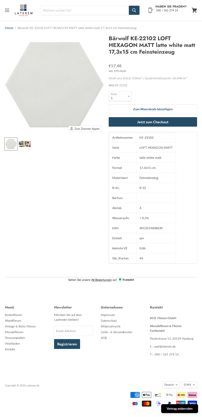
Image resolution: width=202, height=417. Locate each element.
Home (9, 28)
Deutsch (169, 384)
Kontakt (10, 349)
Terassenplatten (15, 337)
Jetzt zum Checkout (152, 122)
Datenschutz (109, 320)
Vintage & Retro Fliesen (20, 326)
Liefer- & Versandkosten (116, 332)
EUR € (187, 384)
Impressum (108, 315)
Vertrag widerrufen (180, 408)
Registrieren (67, 344)
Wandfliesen (13, 320)
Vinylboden (12, 343)
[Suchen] (134, 10)
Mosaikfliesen (14, 332)
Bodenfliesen (13, 315)
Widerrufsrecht (110, 326)
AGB (104, 337)
